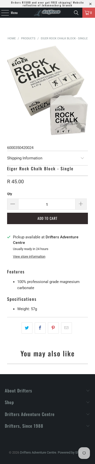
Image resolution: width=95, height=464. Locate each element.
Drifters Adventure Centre (38, 452)
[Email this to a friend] (66, 328)
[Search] (76, 13)
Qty (9, 194)
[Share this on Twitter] (27, 328)
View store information (29, 256)
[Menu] (2, 13)
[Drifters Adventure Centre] (47, 13)
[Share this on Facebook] (40, 328)
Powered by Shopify (72, 452)
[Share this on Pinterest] (53, 328)
